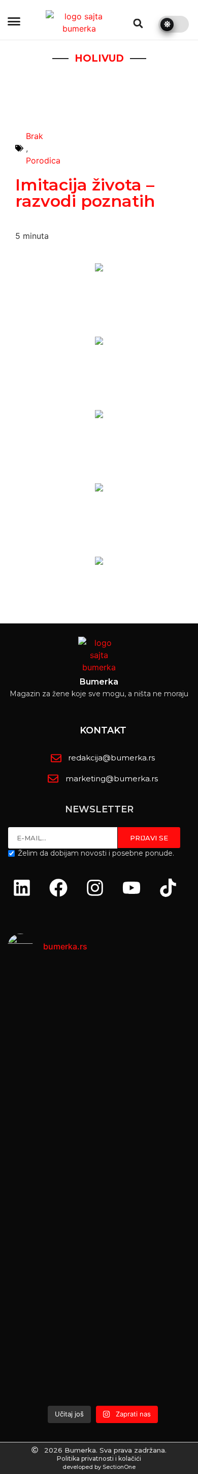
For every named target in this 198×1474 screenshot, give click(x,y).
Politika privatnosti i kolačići (99, 1458)
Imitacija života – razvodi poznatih (85, 193)
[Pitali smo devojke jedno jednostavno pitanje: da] (103, 1317)
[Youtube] (131, 887)
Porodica (43, 160)
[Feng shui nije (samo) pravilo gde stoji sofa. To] (103, 1178)
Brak (34, 136)
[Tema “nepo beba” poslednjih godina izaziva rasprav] (103, 1044)
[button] (138, 23)
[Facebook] (58, 887)
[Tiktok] (168, 887)
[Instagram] (95, 887)
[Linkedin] (22, 887)
